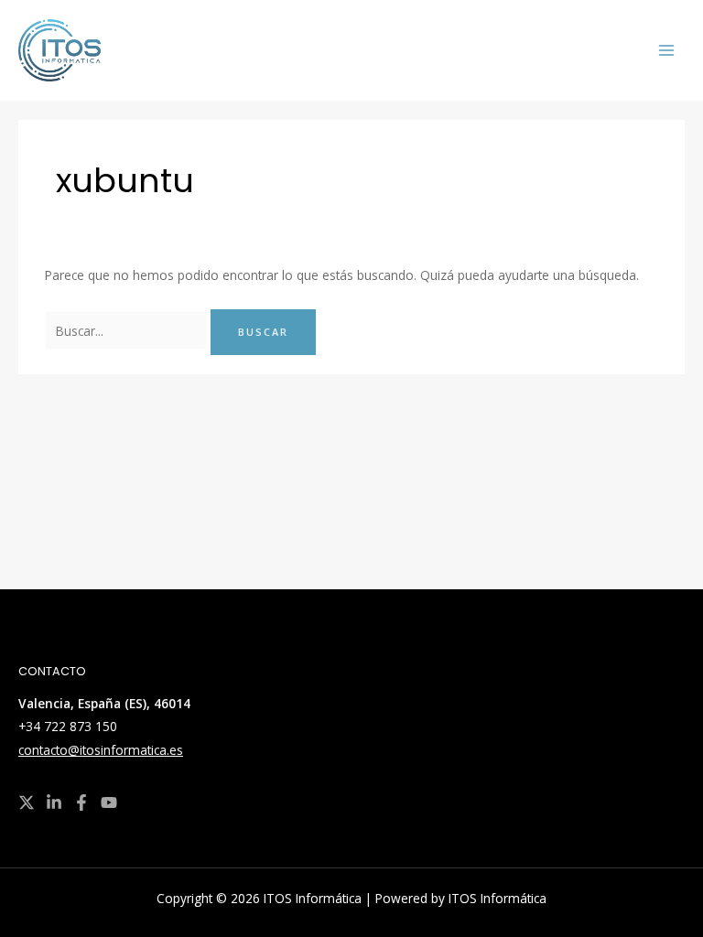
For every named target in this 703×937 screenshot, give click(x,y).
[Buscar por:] (128, 330)
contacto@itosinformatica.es (100, 750)
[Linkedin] (54, 802)
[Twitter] (26, 802)
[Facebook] (81, 802)
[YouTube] (109, 802)
